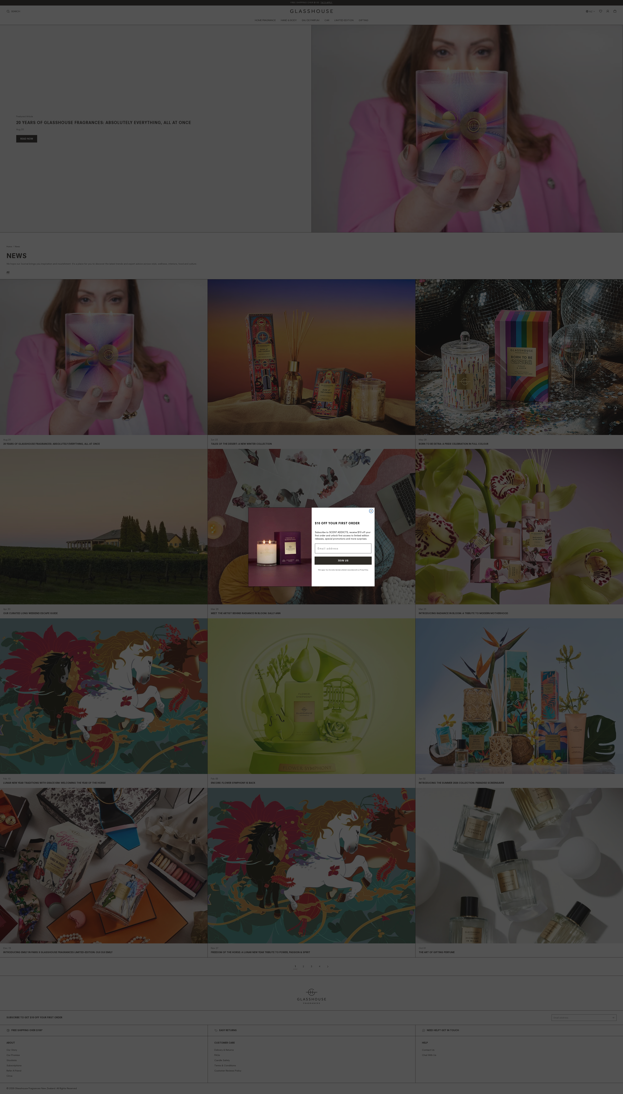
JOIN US (343, 560)
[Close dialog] (371, 511)
